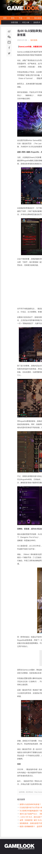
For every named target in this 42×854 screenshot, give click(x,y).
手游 (20, 18)
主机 (28, 18)
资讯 (12, 18)
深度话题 (14, 22)
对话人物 (25, 22)
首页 (5, 18)
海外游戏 (33, 40)
